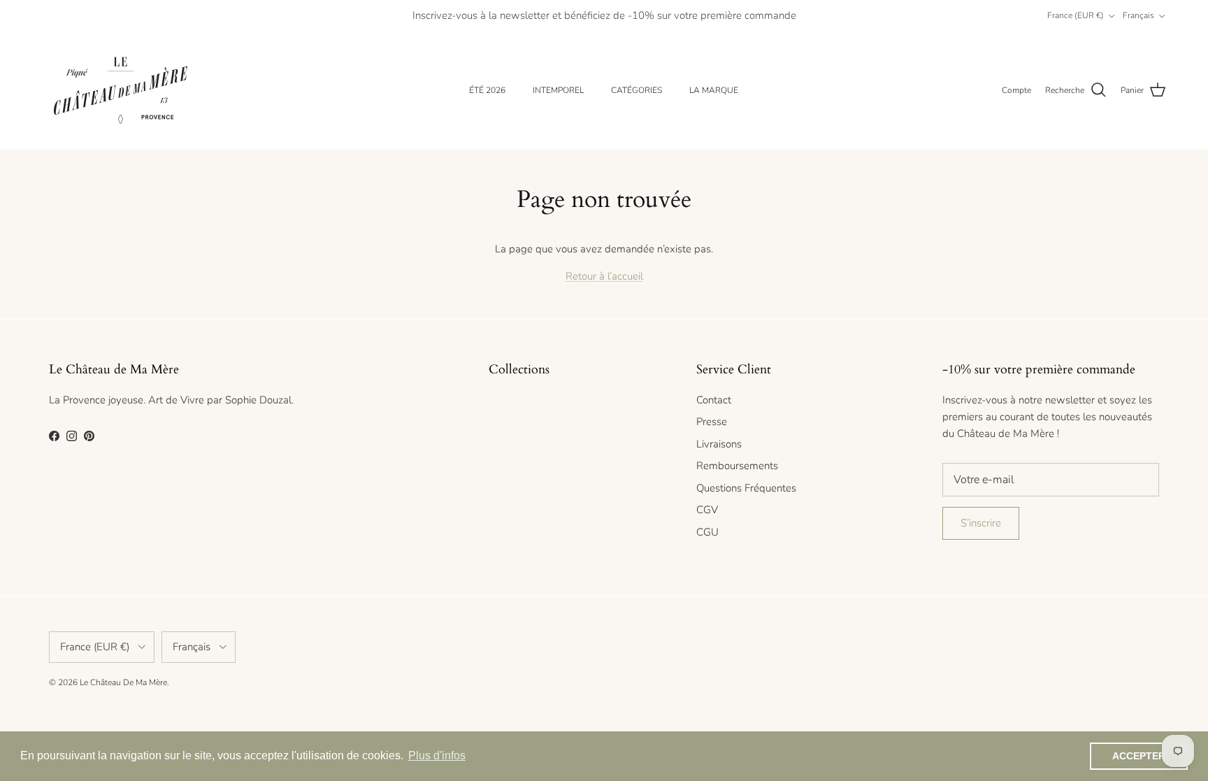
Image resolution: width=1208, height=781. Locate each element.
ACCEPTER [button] (1138, 755)
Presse (711, 422)
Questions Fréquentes (746, 488)
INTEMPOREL (558, 90)
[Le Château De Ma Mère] (120, 90)
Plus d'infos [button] (437, 755)
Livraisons (719, 444)
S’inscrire (981, 523)
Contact (713, 400)
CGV (707, 510)
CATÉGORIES (636, 90)
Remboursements (737, 466)
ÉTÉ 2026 (487, 90)
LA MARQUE (713, 90)
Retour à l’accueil (604, 276)
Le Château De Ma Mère (123, 682)
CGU (707, 532)
